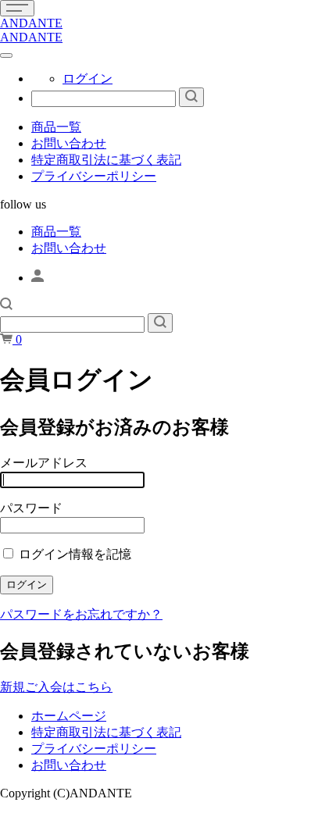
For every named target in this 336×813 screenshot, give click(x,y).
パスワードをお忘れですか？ (81, 614)
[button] (6, 305)
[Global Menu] (6, 55)
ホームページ (68, 715)
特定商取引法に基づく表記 (106, 159)
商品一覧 (56, 127)
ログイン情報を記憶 (73, 554)
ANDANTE (31, 23)
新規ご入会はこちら (56, 687)
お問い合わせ (68, 143)
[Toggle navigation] (17, 8)
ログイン (88, 78)
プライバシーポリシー (93, 176)
